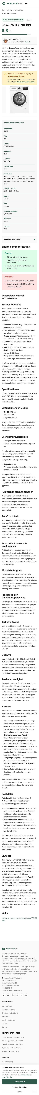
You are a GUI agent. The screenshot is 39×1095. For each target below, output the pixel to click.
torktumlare (19, 10)
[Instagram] (13, 995)
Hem (3, 10)
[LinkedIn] (17, 995)
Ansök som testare (8, 1020)
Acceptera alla (19, 1081)
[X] (3, 995)
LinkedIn (28, 42)
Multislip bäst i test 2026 (10, 1051)
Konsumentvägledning (10, 1013)
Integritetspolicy (7, 1062)
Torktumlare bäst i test (25, 82)
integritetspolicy (7, 1077)
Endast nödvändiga (20, 1087)
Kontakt (4, 1024)
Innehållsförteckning (12, 239)
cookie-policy (25, 1075)
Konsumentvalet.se (9, 956)
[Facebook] (8, 995)
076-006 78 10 (7, 988)
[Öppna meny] (30, 3)
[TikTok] (22, 995)
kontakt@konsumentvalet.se (12, 990)
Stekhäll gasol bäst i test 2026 (12, 1041)
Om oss (4, 1027)
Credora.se (23, 956)
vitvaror (9, 10)
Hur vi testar (6, 1017)
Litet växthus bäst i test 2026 (12, 1044)
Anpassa (19, 1091)
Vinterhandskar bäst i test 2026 (13, 1037)
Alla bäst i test (7, 1006)
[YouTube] (26, 995)
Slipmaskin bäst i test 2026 (11, 1048)
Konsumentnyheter (9, 1009)
